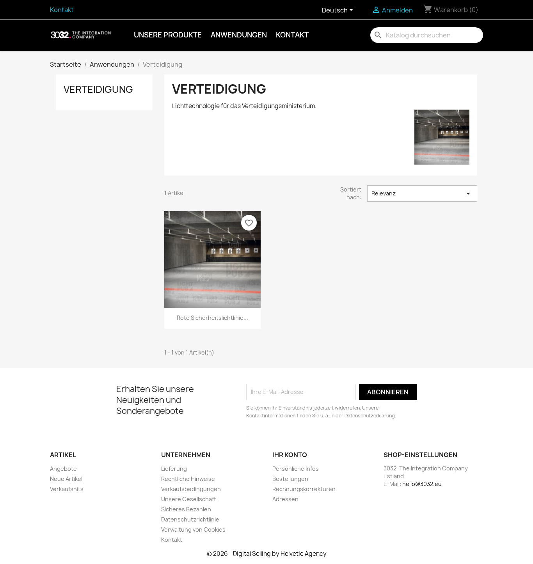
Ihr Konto (289, 454)
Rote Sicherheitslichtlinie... (212, 317)
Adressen (285, 499)
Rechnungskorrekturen (304, 489)
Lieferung (174, 468)
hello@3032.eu (422, 484)
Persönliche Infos (295, 468)
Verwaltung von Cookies (193, 529)
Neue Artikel (66, 478)
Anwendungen (239, 35)
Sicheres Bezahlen (186, 509)
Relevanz (422, 193)
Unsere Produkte (168, 35)
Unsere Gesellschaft (188, 499)
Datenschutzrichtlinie (190, 519)
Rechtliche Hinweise (188, 478)
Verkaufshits (67, 489)
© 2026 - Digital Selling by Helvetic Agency (267, 554)
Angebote (63, 468)
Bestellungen (290, 478)
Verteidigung (98, 89)
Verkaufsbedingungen (191, 489)
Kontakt (62, 9)
